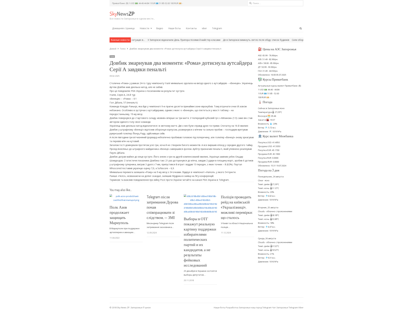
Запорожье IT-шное (141, 307)
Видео (159, 28)
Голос (112, 56)
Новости (144, 28)
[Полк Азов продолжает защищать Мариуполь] (126, 196)
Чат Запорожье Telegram (285, 307)
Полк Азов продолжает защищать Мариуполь (119, 215)
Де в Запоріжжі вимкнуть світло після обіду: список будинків (239, 39)
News (122, 13)
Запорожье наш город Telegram (255, 307)
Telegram (217, 28)
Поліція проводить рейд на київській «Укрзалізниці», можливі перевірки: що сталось (237, 207)
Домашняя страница (123, 28)
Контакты (191, 28)
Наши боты (174, 28)
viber (204, 28)
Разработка (232, 307)
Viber (300, 307)
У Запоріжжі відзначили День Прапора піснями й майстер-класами (167, 39)
